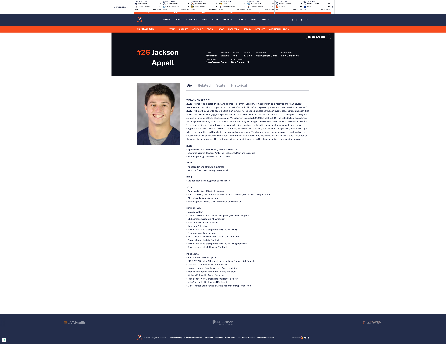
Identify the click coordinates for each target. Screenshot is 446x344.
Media (215, 20)
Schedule (197, 29)
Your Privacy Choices (246, 338)
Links (148, 13)
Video (178, 20)
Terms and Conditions (214, 338)
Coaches (183, 29)
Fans (204, 20)
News (221, 29)
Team (172, 29)
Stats (210, 29)
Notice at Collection (265, 338)
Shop (253, 20)
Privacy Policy (176, 338)
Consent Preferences (193, 338)
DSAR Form (230, 338)
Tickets (242, 20)
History (247, 29)
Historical (239, 85)
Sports (167, 20)
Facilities (233, 29)
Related (204, 85)
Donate (265, 20)
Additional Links (278, 29)
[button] (332, 7)
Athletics (191, 20)
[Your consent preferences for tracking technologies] (4, 340)
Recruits (228, 20)
